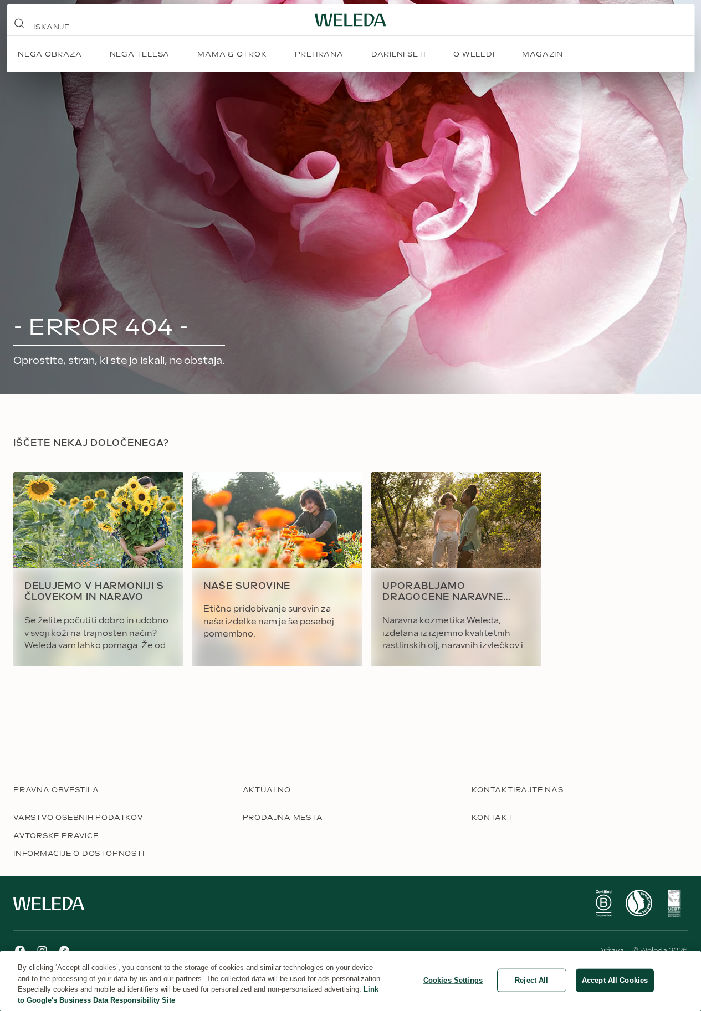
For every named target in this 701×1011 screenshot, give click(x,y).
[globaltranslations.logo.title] (350, 20)
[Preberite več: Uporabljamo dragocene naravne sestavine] (456, 569)
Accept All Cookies (615, 980)
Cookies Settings (453, 980)
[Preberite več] (603, 903)
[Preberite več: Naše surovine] (277, 569)
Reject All (531, 980)
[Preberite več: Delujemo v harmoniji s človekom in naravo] (98, 569)
